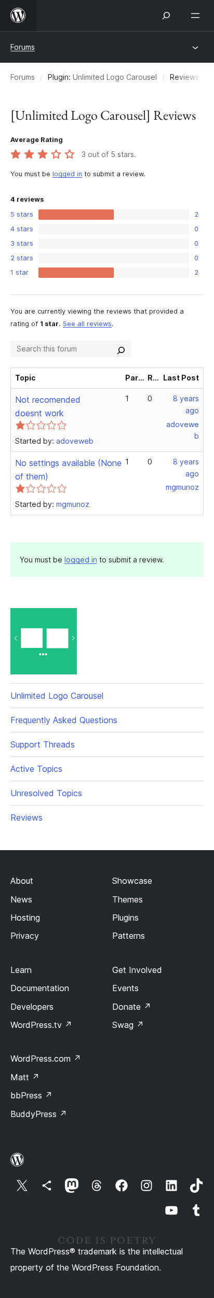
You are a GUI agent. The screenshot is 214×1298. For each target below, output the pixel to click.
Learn (21, 970)
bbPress (31, 1095)
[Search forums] (121, 349)
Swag (128, 1025)
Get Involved (137, 970)
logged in (67, 174)
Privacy (24, 935)
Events (125, 988)
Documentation (39, 988)
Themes (127, 899)
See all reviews (87, 324)
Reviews (26, 817)
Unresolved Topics (46, 793)
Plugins (125, 917)
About (21, 881)
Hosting (25, 917)
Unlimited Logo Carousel (115, 77)
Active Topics (36, 769)
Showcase (132, 881)
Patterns (128, 935)
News (21, 899)
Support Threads (42, 744)
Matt (24, 1077)
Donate (131, 1006)
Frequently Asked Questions (63, 720)
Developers (32, 1006)
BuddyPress (38, 1114)
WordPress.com (45, 1058)
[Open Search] (166, 15)
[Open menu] (197, 15)
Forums (22, 47)
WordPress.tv (41, 1025)
